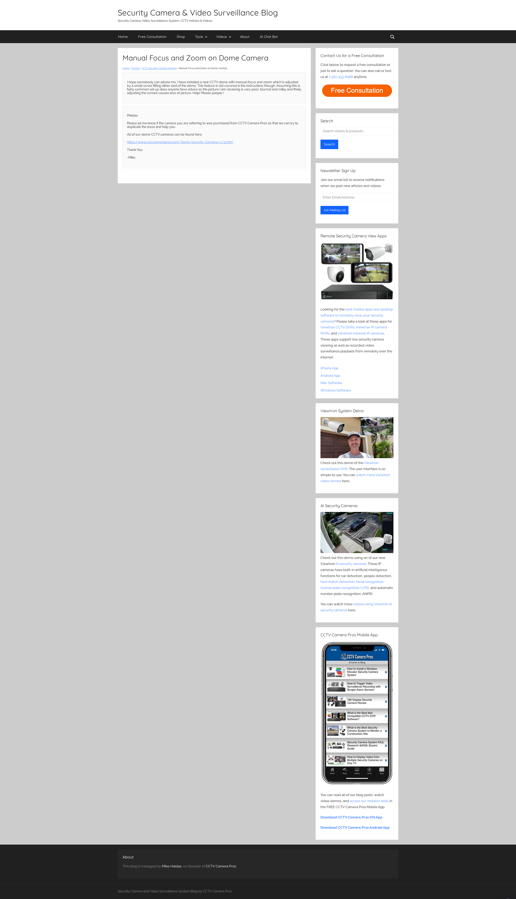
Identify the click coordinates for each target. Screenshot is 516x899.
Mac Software (331, 383)
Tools (199, 36)
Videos (221, 36)
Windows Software (335, 390)
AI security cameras (351, 564)
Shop (181, 36)
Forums (135, 68)
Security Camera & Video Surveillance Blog (198, 12)
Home (123, 36)
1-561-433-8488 (341, 77)
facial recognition (369, 582)
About (245, 36)
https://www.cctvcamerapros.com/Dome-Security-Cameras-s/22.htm (180, 142)
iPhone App (329, 368)
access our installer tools (369, 801)
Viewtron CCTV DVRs (337, 327)
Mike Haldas (171, 866)
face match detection (337, 582)
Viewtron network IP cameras (361, 333)
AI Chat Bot (269, 36)
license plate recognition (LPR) (344, 588)
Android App (330, 376)
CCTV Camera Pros (221, 866)
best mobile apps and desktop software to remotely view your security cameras (356, 315)
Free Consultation (152, 36)
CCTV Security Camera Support (159, 68)
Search (329, 144)
